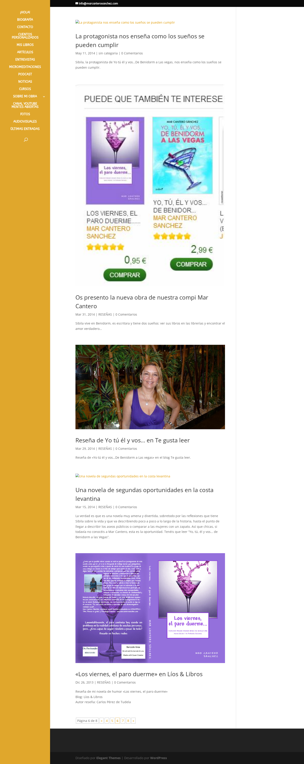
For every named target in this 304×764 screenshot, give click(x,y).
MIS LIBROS (25, 45)
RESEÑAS (105, 314)
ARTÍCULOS (25, 52)
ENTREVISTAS (25, 60)
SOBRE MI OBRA (25, 96)
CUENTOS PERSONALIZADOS (25, 36)
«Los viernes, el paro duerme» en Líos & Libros (139, 674)
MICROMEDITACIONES (25, 67)
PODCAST (25, 74)
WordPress (158, 758)
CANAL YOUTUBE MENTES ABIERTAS (25, 105)
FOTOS (25, 114)
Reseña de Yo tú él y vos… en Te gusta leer (132, 440)
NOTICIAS (25, 82)
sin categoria (108, 53)
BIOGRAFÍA (25, 20)
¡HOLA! (25, 12)
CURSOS (25, 89)
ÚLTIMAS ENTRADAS (25, 129)
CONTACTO (25, 27)
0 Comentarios (132, 53)
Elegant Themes (108, 758)
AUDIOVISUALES (25, 121)
